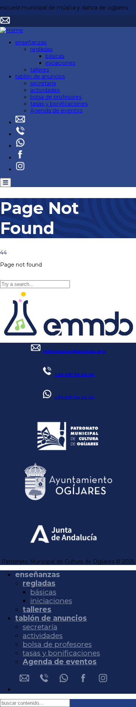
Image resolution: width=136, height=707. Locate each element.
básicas (54, 56)
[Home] (11, 30)
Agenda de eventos (56, 110)
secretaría (43, 83)
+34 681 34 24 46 (74, 374)
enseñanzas (30, 42)
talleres (39, 69)
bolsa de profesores (56, 97)
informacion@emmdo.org (74, 351)
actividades (45, 90)
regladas (41, 49)
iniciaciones (60, 62)
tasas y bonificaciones (59, 103)
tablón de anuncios (40, 76)
